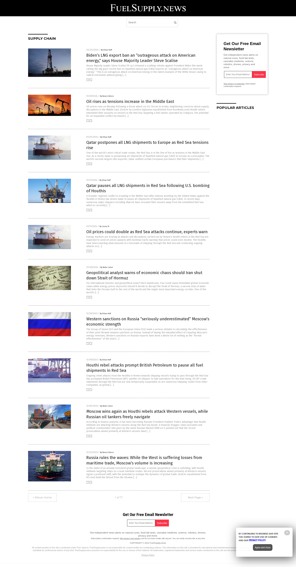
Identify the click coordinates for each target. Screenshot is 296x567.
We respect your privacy (130, 538)
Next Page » (195, 497)
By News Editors (107, 96)
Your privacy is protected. (234, 84)
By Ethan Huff (106, 50)
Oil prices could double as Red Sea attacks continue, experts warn (147, 231)
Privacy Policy (148, 555)
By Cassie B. (104, 226)
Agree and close (262, 547)
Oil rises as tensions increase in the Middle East (130, 101)
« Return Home (42, 497)
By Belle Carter (106, 267)
